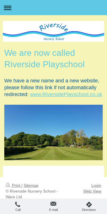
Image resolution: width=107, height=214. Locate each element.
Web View (92, 191)
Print (16, 185)
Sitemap (31, 185)
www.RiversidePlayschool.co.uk (66, 94)
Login (96, 185)
